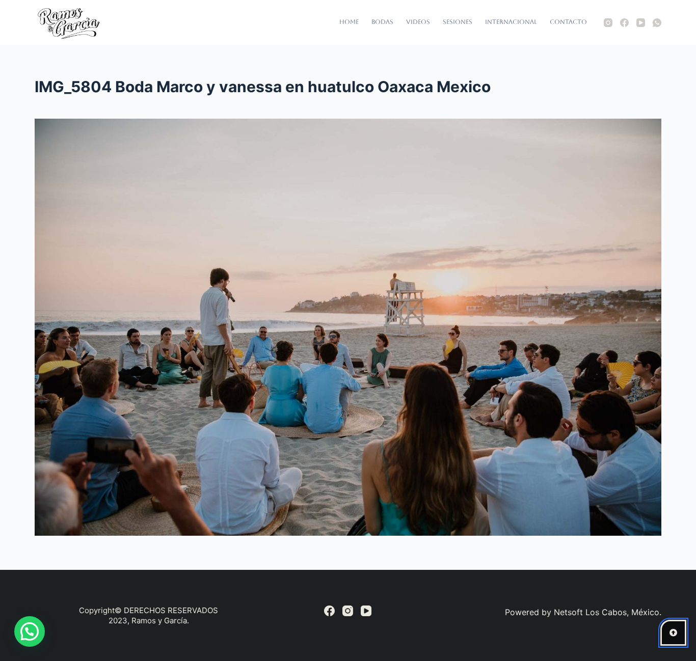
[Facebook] (624, 22)
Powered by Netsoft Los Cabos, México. (583, 612)
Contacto (568, 21)
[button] (29, 631)
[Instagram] (608, 22)
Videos (418, 21)
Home (349, 21)
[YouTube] (640, 22)
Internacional (511, 21)
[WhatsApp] (657, 22)
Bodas (382, 21)
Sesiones (457, 21)
